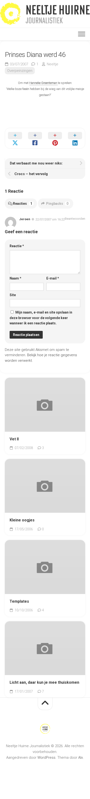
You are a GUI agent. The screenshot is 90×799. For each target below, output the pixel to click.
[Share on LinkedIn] (75, 138)
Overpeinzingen (19, 70)
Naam (15, 278)
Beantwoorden (75, 218)
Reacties (22, 203)
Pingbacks (57, 203)
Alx (80, 757)
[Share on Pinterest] (55, 138)
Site (13, 295)
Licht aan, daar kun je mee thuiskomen (44, 682)
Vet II (14, 439)
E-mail (52, 278)
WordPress (46, 757)
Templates (19, 601)
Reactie (17, 246)
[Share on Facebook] (35, 138)
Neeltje (52, 64)
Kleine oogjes (22, 520)
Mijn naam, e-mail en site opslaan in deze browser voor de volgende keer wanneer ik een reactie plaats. (41, 317)
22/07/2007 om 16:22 (50, 219)
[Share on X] (15, 138)
